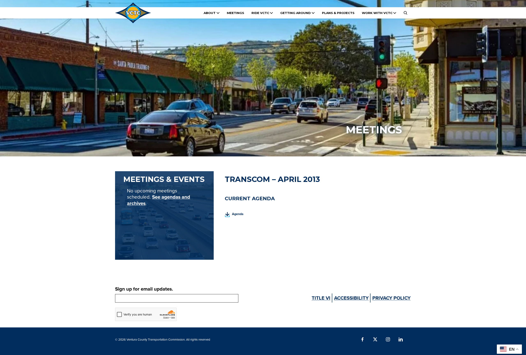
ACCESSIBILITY (351, 297)
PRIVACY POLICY (391, 297)
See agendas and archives (158, 200)
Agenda (234, 215)
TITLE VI (321, 297)
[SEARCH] (405, 13)
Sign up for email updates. (144, 288)
